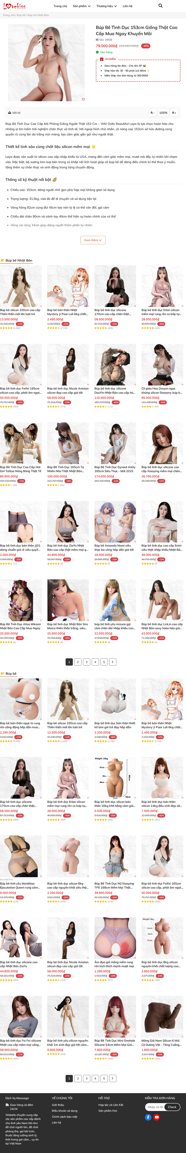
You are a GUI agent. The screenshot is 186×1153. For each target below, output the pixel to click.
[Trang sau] (112, 662)
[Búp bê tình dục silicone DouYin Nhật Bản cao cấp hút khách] (115, 365)
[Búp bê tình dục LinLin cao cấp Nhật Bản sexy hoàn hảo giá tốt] (162, 600)
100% (163, 112)
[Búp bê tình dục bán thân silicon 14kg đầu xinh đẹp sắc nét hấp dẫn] (162, 778)
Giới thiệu (58, 1105)
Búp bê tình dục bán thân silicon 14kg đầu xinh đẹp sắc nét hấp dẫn (161, 806)
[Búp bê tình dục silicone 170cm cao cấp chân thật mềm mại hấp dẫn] (115, 286)
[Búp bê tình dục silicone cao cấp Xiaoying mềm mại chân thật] (162, 443)
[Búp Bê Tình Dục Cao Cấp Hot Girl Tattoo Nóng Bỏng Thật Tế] (21, 443)
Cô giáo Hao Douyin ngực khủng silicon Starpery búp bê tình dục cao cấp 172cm (161, 392)
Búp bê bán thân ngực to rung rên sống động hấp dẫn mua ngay (20, 727)
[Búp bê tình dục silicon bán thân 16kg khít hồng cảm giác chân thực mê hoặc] (115, 778)
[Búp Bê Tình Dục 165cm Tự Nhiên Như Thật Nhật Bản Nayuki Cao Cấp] (68, 443)
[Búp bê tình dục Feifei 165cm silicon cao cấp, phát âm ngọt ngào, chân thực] (21, 365)
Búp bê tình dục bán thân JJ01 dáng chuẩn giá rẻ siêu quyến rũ (20, 549)
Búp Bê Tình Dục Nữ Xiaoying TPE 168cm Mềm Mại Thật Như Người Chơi (114, 887)
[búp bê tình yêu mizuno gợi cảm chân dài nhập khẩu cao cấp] (115, 600)
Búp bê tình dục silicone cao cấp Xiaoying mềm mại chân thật (160, 471)
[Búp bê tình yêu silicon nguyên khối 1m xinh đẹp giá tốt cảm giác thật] (68, 1017)
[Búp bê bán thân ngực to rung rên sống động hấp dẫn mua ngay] (21, 699)
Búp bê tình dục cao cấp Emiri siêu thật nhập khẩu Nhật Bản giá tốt (161, 549)
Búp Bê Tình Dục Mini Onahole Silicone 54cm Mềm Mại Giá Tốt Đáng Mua (114, 1045)
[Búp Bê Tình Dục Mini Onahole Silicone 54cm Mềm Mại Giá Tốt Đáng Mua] (115, 1017)
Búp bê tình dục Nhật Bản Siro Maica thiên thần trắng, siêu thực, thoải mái (67, 628)
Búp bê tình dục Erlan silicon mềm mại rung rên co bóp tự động (160, 314)
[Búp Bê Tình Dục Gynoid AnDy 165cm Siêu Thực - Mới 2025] (115, 443)
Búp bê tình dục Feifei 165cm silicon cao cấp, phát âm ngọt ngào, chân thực (20, 392)
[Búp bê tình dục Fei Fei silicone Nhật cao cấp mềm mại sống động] (21, 1017)
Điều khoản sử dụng (64, 1110)
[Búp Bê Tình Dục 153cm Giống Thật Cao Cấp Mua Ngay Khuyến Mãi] (46, 62)
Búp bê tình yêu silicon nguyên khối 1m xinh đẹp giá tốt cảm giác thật (67, 1045)
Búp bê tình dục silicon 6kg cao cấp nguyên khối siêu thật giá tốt (67, 887)
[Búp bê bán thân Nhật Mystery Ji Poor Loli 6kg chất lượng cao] (68, 286)
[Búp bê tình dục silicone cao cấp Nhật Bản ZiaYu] (21, 938)
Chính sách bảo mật (64, 1116)
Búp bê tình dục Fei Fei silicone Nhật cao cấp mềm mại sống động (20, 1045)
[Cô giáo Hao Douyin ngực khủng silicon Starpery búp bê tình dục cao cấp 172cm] (162, 365)
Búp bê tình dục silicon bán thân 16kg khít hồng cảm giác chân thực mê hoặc (114, 806)
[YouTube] (156, 1117)
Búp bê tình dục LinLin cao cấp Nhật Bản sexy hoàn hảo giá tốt (162, 628)
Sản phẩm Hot (107, 1110)
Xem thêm (91, 240)
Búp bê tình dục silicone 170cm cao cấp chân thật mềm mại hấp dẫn (111, 314)
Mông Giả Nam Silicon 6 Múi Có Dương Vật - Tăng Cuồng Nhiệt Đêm (160, 1045)
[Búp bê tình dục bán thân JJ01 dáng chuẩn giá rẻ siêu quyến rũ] (21, 522)
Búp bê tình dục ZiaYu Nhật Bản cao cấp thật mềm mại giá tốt (68, 549)
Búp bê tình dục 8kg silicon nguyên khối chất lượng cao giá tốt (159, 966)
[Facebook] (148, 1117)
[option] (46, 62)
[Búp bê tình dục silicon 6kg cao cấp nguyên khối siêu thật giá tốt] (68, 856)
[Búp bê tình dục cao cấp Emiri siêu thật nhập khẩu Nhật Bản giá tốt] (162, 522)
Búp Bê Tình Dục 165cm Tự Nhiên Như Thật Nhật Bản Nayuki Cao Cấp (65, 471)
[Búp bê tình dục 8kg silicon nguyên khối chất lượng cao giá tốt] (162, 938)
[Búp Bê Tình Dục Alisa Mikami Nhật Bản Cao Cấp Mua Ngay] (21, 600)
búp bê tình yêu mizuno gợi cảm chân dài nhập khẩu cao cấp (113, 628)
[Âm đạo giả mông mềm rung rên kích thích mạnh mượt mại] (115, 938)
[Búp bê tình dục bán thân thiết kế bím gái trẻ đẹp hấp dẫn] (115, 699)
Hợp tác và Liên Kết (110, 1105)
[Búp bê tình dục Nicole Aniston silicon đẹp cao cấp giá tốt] (68, 365)
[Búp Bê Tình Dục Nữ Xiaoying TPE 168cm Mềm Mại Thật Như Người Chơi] (115, 856)
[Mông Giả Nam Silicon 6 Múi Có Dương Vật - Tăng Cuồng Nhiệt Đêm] (162, 1017)
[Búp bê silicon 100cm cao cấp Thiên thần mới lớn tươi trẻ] (21, 286)
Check (172, 1107)
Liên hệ (56, 1122)
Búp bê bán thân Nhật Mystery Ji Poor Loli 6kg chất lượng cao (66, 314)
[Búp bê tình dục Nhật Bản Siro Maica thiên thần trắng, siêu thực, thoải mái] (68, 600)
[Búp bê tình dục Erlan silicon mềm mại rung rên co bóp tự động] (162, 286)
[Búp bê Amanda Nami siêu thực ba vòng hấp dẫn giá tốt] (115, 522)
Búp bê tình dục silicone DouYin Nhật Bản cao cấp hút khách (114, 392)
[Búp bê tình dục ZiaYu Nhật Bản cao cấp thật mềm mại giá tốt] (68, 522)
